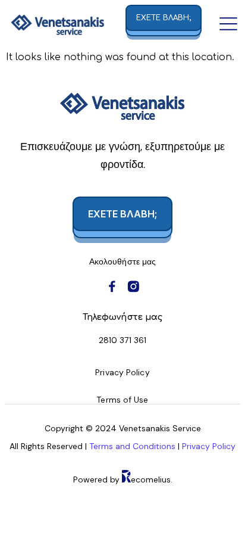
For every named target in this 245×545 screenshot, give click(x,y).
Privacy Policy (208, 446)
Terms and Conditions (133, 446)
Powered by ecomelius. (122, 479)
